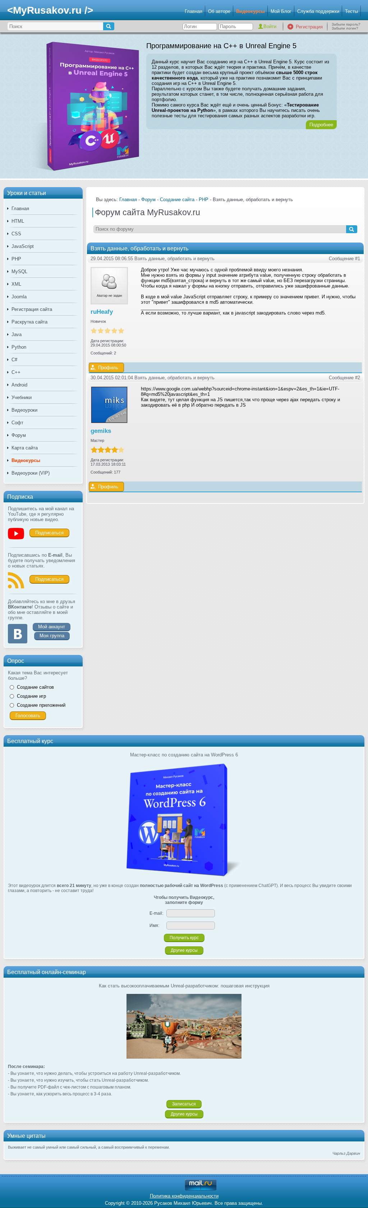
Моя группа (52, 635)
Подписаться (49, 532)
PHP (16, 259)
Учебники (22, 397)
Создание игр (31, 696)
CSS (16, 233)
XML (16, 284)
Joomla (19, 296)
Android (19, 385)
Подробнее (321, 124)
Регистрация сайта (32, 309)
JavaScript (23, 246)
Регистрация (309, 27)
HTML (18, 221)
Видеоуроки (24, 410)
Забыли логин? (345, 28)
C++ (16, 372)
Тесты (351, 11)
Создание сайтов (35, 687)
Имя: (154, 925)
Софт (17, 422)
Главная (193, 11)
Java (17, 334)
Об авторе (219, 11)
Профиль (108, 367)
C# (14, 359)
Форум (19, 435)
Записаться (184, 1104)
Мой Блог (281, 11)
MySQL (19, 271)
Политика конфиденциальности (184, 1196)
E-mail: (156, 913)
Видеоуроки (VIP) (31, 473)
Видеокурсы (250, 11)
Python (19, 347)
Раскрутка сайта (29, 322)
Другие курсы (184, 950)
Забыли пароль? (346, 24)
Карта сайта (25, 448)
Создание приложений (41, 705)
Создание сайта (177, 199)
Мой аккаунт (51, 626)
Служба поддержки (318, 11)
